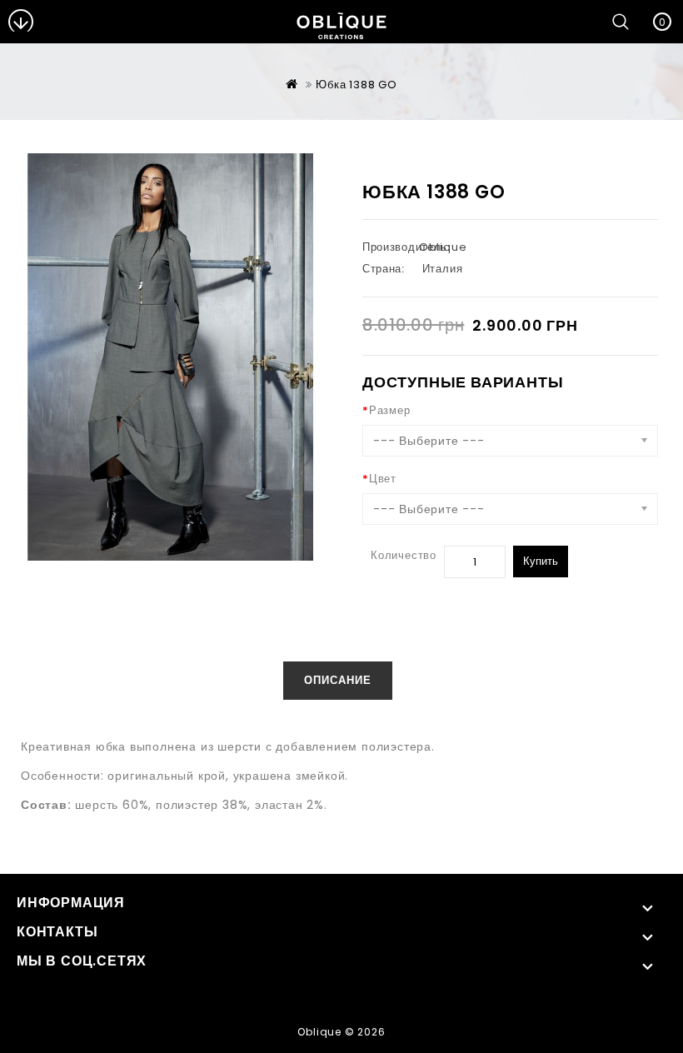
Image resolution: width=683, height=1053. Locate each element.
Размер (390, 410)
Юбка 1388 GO (356, 84)
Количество (403, 555)
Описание (337, 680)
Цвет (382, 479)
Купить (540, 561)
